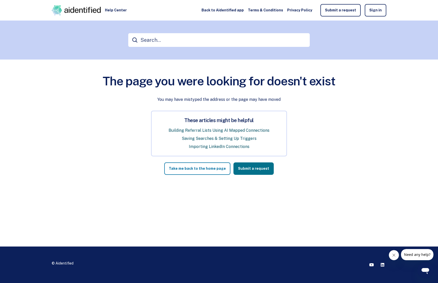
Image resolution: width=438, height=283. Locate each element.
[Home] (76, 10)
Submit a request (340, 10)
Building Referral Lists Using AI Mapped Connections (219, 130)
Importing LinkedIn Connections (219, 146)
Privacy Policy (299, 10)
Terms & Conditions (265, 10)
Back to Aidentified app (223, 10)
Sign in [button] (375, 10)
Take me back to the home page (197, 168)
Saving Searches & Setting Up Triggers (219, 138)
